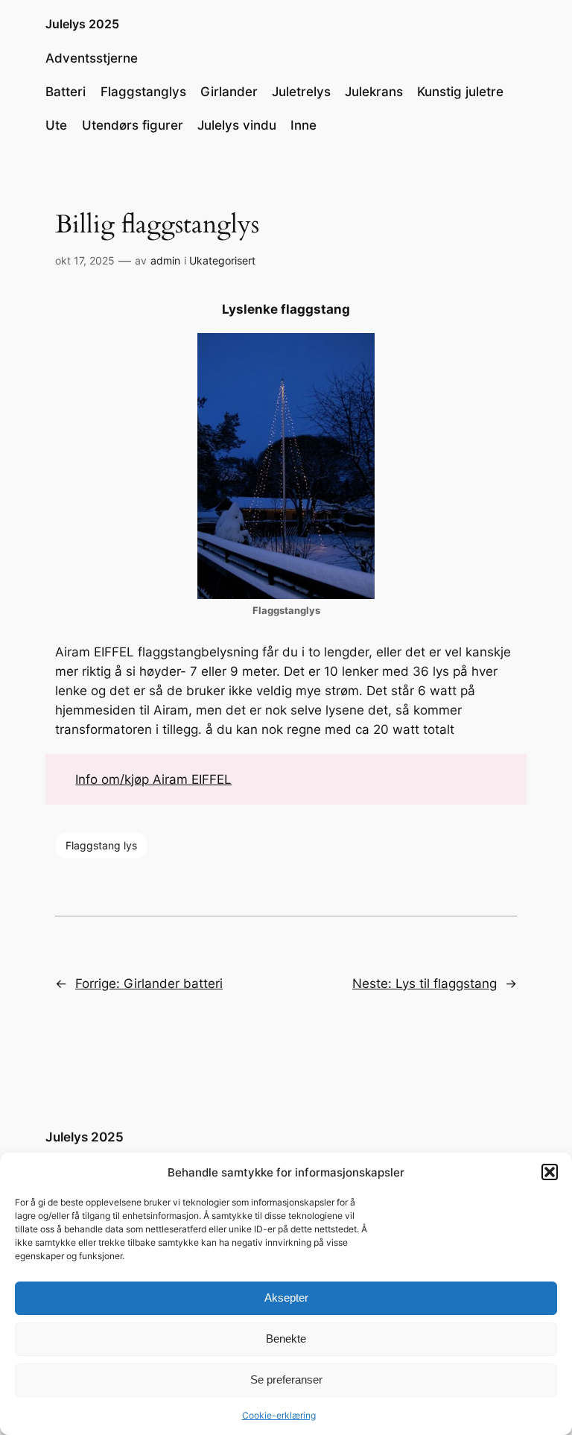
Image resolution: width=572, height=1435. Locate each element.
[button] (549, 1172)
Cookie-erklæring (279, 1415)
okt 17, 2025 (85, 260)
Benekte (286, 1338)
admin (165, 260)
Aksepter (286, 1297)
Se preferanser (286, 1379)
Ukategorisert (222, 260)
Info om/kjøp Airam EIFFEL (153, 779)
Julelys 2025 (82, 23)
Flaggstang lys (101, 845)
